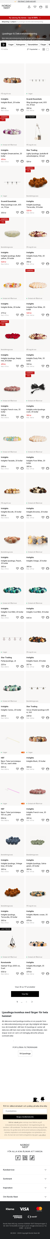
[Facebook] (17, 1157)
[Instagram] (25, 1157)
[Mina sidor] (29, 7)
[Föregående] (18, 1053)
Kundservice (8, 1169)
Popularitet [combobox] (34, 49)
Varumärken (33, 45)
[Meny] (47, 7)
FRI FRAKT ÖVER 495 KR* (27, 1)
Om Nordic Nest (10, 1196)
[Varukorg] (41, 7)
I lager (11, 45)
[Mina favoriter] (35, 7)
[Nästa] (32, 1053)
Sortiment (7, 1178)
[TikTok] (32, 1157)
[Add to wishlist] (17, 110)
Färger (43, 45)
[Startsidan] (6, 7)
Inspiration (7, 1187)
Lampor (13, 22)
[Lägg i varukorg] (22, 110)
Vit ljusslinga (25, 1053)
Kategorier (20, 45)
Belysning (5, 22)
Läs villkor (42, 1135)
